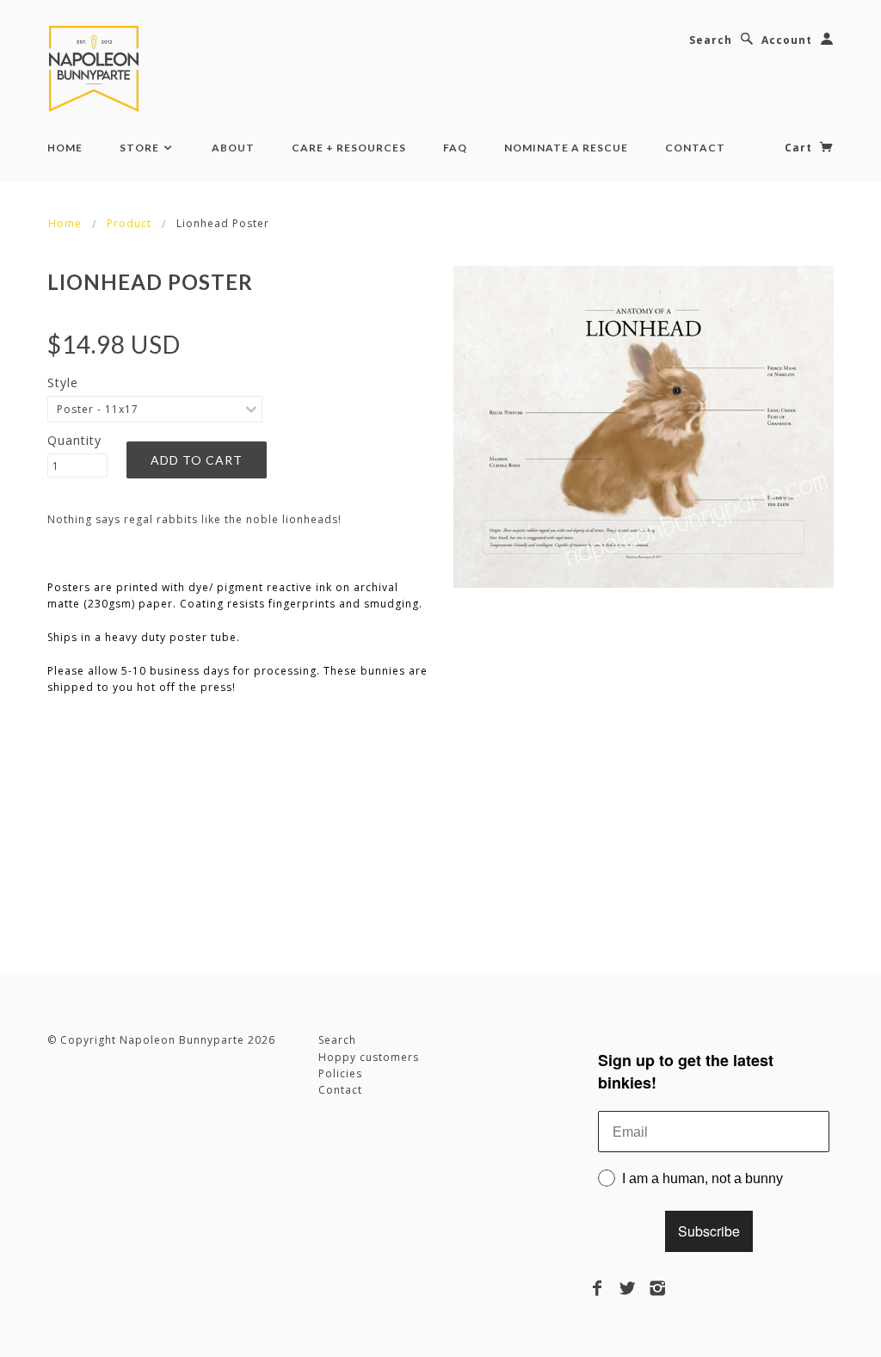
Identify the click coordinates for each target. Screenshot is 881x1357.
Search (710, 40)
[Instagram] (658, 1288)
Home (65, 147)
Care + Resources (349, 147)
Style (62, 382)
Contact (695, 147)
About (233, 147)
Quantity (74, 440)
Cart (800, 147)
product (129, 223)
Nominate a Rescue (566, 147)
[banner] (97, 69)
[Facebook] (597, 1288)
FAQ (455, 147)
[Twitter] (628, 1288)
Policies (340, 1073)
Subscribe (709, 1231)
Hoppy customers (368, 1057)
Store (141, 147)
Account (786, 40)
